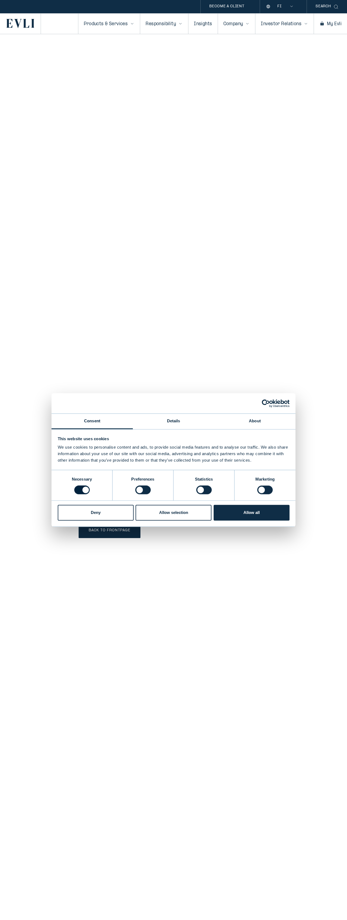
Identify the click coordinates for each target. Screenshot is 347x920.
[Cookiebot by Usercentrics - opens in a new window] (266, 403)
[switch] (143, 490)
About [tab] (255, 421)
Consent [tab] (92, 421)
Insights (203, 24)
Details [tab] (173, 421)
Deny (96, 512)
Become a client (227, 6)
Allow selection (173, 512)
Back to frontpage (109, 530)
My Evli (334, 24)
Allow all (251, 512)
